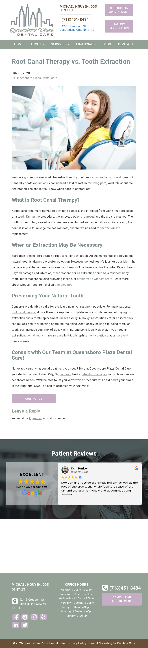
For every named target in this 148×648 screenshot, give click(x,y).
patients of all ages (94, 374)
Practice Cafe (126, 643)
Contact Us (33, 398)
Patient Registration (119, 26)
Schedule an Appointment (119, 10)
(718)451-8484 (75, 19)
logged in (35, 418)
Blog (107, 44)
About (36, 44)
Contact (126, 44)
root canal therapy (24, 312)
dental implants (37, 335)
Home (18, 44)
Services (59, 44)
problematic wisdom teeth (94, 279)
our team (65, 374)
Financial (85, 44)
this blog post (64, 284)
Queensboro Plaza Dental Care (36, 78)
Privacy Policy (77, 643)
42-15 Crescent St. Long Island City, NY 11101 (78, 28)
